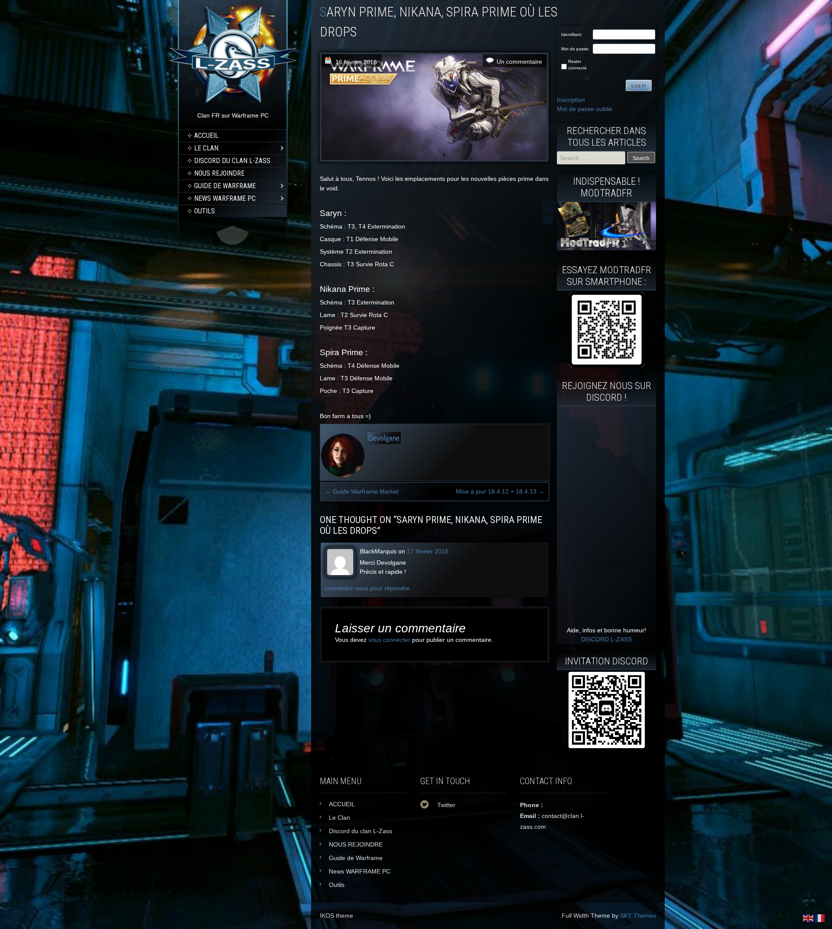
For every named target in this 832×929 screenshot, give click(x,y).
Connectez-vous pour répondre (367, 588)
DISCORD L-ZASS (606, 639)
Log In (638, 86)
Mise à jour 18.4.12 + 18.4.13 (500, 491)
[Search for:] (592, 157)
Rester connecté (577, 64)
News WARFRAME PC (225, 198)
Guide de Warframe (225, 186)
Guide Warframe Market (362, 491)
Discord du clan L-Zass (232, 161)
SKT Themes (638, 915)
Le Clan (206, 148)
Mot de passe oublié (584, 108)
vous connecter (389, 639)
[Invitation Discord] (606, 710)
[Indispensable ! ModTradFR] (606, 248)
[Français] (820, 917)
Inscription (571, 99)
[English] (808, 917)
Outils (204, 211)
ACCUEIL (206, 135)
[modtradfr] (606, 330)
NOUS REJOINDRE (219, 173)
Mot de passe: (575, 48)
